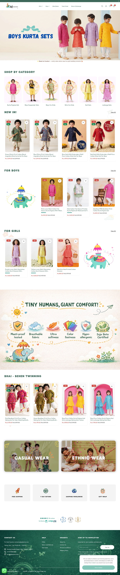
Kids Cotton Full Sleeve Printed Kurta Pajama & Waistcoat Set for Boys (78, 209)
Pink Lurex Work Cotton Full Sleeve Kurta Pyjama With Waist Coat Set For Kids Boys (51, 209)
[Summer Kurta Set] (13, 90)
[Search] (102, 6)
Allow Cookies (98, 567)
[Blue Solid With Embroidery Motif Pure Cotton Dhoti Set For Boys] (74, 135)
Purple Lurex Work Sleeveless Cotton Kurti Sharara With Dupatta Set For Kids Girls (14, 270)
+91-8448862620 (11, 551)
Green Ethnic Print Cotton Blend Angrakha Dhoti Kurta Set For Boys (16, 155)
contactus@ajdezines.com (21, 542)
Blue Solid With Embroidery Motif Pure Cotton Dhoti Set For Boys (72, 155)
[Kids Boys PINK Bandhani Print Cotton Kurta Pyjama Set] (104, 192)
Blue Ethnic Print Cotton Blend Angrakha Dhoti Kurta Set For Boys (45, 155)
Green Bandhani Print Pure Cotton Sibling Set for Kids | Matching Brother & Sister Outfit (46, 419)
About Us (62, 542)
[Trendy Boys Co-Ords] (50, 90)
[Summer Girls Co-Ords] (69, 90)
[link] (21, 197)
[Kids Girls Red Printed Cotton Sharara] (68, 252)
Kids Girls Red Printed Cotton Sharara (66, 270)
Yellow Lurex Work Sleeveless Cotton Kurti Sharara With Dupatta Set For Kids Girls (41, 270)
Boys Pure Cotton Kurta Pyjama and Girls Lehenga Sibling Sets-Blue (101, 419)
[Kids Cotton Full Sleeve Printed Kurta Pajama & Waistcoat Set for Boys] (78, 192)
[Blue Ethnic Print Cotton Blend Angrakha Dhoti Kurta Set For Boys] (46, 135)
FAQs (43, 542)
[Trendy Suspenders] (32, 90)
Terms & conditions (65, 547)
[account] (106, 6)
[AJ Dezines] (12, 6)
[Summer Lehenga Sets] (107, 90)
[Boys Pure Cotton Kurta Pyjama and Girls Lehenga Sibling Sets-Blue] (102, 399)
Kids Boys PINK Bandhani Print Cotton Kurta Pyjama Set (102, 209)
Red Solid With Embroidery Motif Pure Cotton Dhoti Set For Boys (102, 155)
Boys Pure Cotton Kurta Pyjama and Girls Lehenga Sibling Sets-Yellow (73, 419)
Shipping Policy (64, 550)
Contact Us (63, 545)
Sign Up (107, 547)
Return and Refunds (47, 545)
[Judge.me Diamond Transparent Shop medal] (63, 519)
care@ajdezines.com (12, 554)
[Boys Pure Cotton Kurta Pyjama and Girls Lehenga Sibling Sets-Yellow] (74, 399)
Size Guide (45, 547)
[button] (56, 57)
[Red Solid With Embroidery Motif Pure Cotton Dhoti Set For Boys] (102, 135)
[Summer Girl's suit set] (88, 90)
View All (113, 112)
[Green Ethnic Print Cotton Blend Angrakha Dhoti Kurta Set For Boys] (17, 135)
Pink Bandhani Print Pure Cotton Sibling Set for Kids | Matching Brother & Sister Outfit (17, 419)
